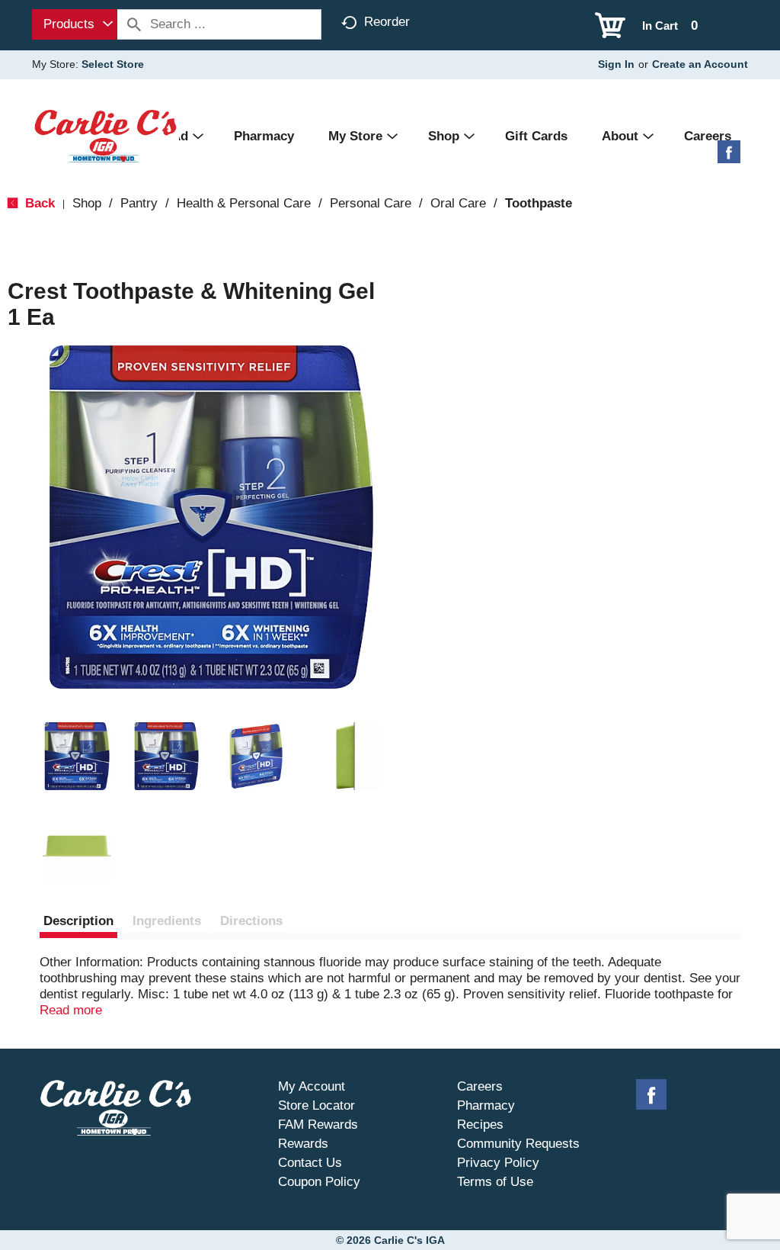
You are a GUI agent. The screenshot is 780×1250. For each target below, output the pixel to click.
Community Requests (518, 1143)
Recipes (480, 1124)
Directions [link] (251, 921)
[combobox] (74, 24)
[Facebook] (729, 157)
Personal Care (370, 203)
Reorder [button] (387, 21)
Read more (71, 1010)
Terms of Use (495, 1181)
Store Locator (316, 1105)
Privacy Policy (498, 1162)
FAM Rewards (318, 1124)
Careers (480, 1086)
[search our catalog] (134, 24)
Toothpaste (538, 203)
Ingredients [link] (167, 921)
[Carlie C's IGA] (105, 135)
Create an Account (700, 64)
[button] (77, 756)
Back (38, 203)
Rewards (303, 1143)
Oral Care (458, 203)
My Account (311, 1086)
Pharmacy (486, 1105)
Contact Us (310, 1162)
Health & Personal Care (244, 203)
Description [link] (78, 921)
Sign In (616, 64)
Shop (86, 203)
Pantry (139, 203)
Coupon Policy (319, 1181)
